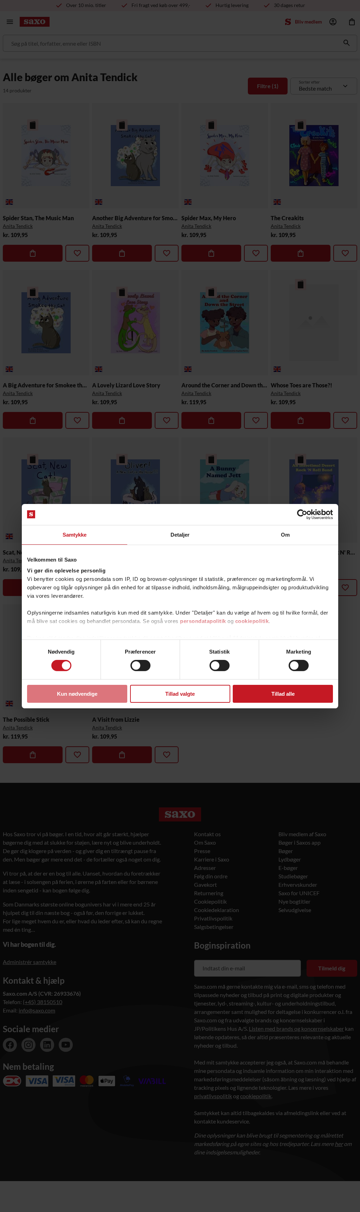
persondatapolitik (203, 621)
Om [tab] (285, 534)
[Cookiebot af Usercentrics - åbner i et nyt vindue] (302, 514)
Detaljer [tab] (180, 534)
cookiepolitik (252, 621)
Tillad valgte (180, 694)
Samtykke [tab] (75, 534)
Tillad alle (283, 694)
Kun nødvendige (77, 694)
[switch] (140, 665)
